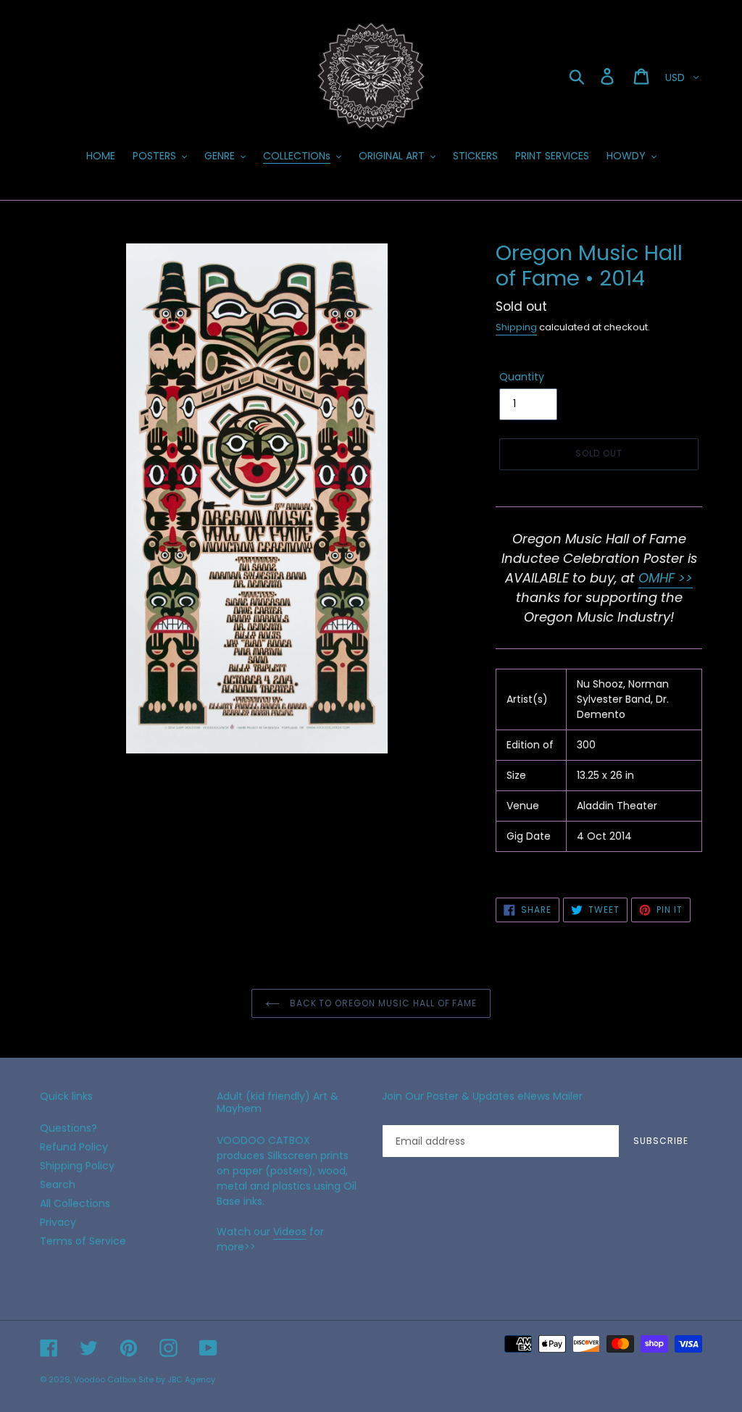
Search (57, 1184)
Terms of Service (83, 1241)
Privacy (58, 1222)
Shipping (516, 327)
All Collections (75, 1203)
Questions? (68, 1128)
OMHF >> (665, 578)
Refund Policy (74, 1147)
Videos (290, 1231)
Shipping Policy (77, 1165)
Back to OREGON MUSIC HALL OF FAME (382, 1003)
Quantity (521, 376)
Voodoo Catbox (105, 1379)
